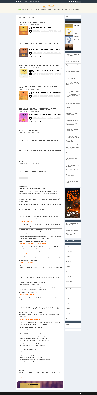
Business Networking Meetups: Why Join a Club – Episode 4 (72, 62)
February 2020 (68, 301)
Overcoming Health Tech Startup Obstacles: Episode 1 (72, 130)
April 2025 (68, 271)
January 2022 (68, 298)
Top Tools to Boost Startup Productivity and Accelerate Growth (72, 178)
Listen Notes (76, 45)
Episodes (32, 24)
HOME (19, 9)
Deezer (75, 42)
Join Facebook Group (59, 9)
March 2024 (68, 293)
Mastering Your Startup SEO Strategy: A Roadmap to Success (72, 124)
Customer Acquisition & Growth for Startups (72, 65)
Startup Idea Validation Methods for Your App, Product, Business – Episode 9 (73, 151)
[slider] (78, 22)
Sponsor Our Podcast (74, 9)
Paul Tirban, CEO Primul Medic (39, 393)
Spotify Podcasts (76, 30)
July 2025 (67, 263)
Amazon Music (76, 39)
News (66, 9)
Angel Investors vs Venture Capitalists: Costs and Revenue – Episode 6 (73, 55)
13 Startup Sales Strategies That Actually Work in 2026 (71, 227)
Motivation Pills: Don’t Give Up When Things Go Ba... (31, 1)
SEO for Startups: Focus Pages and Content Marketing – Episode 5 (40, 150)
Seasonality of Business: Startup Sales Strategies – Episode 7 (72, 141)
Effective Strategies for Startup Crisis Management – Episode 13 (72, 68)
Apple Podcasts (76, 26)
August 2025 (68, 261)
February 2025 (68, 276)
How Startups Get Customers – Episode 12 (32, 22)
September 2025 (69, 258)
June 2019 (68, 308)
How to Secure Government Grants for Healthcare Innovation (73, 114)
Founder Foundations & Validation (72, 237)
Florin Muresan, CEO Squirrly (24, 393)
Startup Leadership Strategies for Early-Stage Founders (72, 92)
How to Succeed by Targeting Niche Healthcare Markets (72, 121)
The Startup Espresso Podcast (71, 172)
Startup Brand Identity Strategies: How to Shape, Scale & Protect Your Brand (72, 79)
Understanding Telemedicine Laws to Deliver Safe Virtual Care (72, 182)
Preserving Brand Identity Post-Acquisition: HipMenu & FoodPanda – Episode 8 (72, 137)
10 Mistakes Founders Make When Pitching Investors (72, 234)
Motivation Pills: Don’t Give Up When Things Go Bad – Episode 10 (39, 65)
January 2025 (68, 278)
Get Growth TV (76, 36)
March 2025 (68, 273)
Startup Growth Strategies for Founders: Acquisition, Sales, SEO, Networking (72, 87)
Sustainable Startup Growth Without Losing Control (72, 166)
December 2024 (69, 281)
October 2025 (68, 256)
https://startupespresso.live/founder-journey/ (30, 377)
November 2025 (69, 253)
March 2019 (68, 315)
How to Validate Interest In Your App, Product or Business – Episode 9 (38, 86)
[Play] (66, 22)
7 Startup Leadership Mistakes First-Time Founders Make (72, 224)
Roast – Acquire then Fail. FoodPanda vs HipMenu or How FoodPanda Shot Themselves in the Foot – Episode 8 (37, 109)
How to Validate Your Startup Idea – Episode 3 (33, 171)
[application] (73, 22)
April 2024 (68, 291)
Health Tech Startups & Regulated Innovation (72, 107)
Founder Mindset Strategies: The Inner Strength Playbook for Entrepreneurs (72, 75)
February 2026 (68, 246)
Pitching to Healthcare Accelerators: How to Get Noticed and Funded (72, 133)
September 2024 (69, 288)
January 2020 (68, 303)
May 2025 (68, 268)
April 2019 (68, 313)
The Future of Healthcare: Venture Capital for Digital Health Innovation (72, 169)
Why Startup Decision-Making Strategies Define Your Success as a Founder (72, 99)
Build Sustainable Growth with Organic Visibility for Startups (73, 58)
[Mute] (76, 22)
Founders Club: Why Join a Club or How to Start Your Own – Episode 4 (38, 160)
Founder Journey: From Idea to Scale (30, 9)
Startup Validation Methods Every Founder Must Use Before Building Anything (73, 95)
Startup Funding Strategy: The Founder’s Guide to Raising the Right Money (72, 83)
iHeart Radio (76, 49)
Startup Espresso (22, 24)
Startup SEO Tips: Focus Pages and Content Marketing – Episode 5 (72, 162)
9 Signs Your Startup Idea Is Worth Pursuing (72, 231)
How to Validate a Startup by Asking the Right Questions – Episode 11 (40, 44)
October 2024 (68, 286)
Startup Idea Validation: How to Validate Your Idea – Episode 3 (71, 156)
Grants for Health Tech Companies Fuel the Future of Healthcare (73, 104)
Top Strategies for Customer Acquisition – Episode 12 (71, 175)
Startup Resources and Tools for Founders (71, 159)
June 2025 (68, 266)
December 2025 (69, 251)
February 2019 (68, 318)
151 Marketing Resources (47, 9)
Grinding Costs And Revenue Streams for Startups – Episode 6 (38, 140)
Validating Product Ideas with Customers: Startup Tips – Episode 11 (72, 185)
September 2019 (69, 306)
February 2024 (68, 296)
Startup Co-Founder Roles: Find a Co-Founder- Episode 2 (72, 148)
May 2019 (68, 311)
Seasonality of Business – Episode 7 (30, 130)
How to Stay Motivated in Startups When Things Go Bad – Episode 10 (72, 117)
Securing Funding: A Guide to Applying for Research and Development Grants (73, 144)
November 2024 (69, 283)
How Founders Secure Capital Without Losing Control (72, 110)
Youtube (75, 33)
